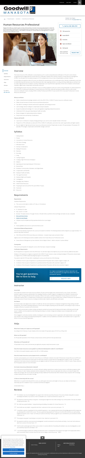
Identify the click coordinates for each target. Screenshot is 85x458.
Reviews (6, 85)
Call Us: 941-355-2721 (69, 26)
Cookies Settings (13, 453)
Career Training (34, 444)
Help (58, 446)
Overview (6, 70)
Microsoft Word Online (22, 216)
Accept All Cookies (13, 449)
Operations (18, 18)
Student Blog (71, 444)
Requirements (7, 76)
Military (59, 444)
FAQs (5, 82)
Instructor (6, 79)
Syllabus (6, 73)
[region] (13, 446)
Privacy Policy (44, 454)
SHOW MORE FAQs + (19, 386)
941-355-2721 (7, 92)
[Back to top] (42, 442)
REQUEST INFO (75, 52)
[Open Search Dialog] (80, 2)
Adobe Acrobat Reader (21, 218)
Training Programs (10, 18)
